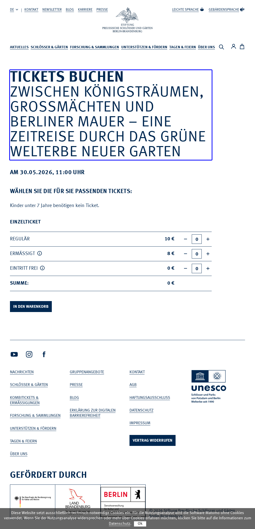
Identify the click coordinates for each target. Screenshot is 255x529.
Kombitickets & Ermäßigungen (25, 400)
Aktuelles (19, 47)
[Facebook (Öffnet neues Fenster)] (44, 354)
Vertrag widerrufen (152, 441)
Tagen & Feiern (182, 47)
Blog (70, 9)
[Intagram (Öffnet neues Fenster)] (29, 354)
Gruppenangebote (87, 372)
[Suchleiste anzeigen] (221, 47)
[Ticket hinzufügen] (208, 239)
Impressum (139, 423)
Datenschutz (141, 411)
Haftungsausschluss (149, 398)
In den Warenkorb (31, 307)
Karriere (85, 9)
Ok (140, 524)
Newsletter (52, 9)
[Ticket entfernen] (185, 239)
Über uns (206, 47)
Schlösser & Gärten (49, 47)
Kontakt (31, 9)
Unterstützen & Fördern (144, 47)
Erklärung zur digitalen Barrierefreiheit (93, 413)
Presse (102, 9)
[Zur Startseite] (127, 19)
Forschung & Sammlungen (94, 47)
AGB (133, 385)
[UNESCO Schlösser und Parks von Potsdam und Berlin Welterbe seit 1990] (209, 387)
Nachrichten (22, 372)
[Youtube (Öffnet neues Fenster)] (14, 354)
